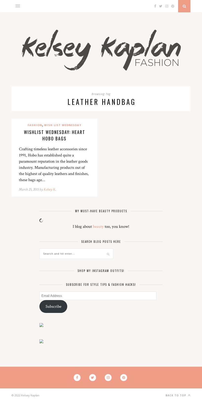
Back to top (176, 395)
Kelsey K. (50, 189)
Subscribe (53, 306)
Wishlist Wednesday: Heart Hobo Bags (54, 135)
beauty (98, 226)
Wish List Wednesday (62, 125)
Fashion (35, 125)
